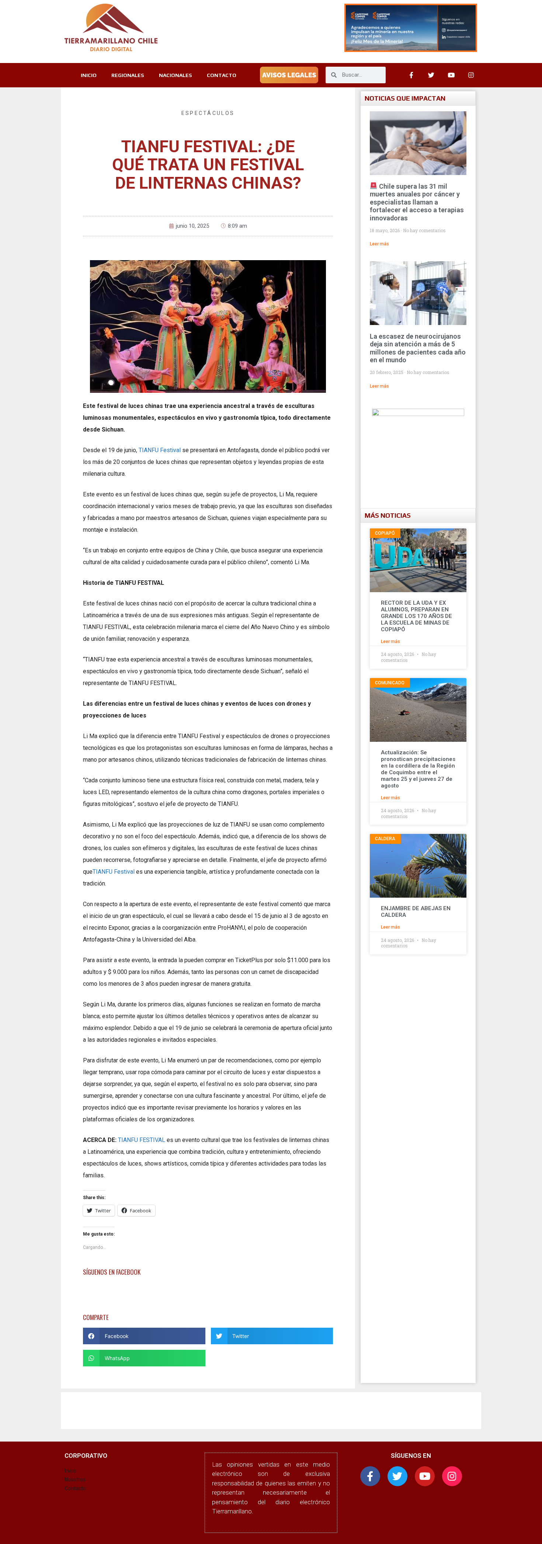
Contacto (75, 1488)
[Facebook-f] (370, 1476)
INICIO (89, 75)
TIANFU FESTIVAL (141, 1139)
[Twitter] (431, 75)
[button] (144, 1336)
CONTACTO (221, 75)
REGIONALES (127, 75)
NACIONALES (175, 75)
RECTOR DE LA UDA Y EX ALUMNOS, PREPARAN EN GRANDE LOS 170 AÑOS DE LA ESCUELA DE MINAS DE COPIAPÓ (416, 616)
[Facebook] (411, 75)
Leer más (379, 244)
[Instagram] (471, 75)
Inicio (70, 1471)
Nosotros (75, 1479)
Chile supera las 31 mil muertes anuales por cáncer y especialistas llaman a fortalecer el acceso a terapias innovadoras (417, 202)
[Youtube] (451, 75)
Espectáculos (208, 113)
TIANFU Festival (159, 450)
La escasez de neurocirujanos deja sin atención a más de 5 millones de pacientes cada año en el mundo (418, 348)
